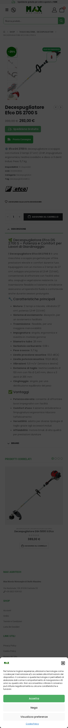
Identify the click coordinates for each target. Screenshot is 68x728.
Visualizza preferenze (34, 717)
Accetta (34, 698)
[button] (63, 663)
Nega (34, 707)
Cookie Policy (32, 723)
